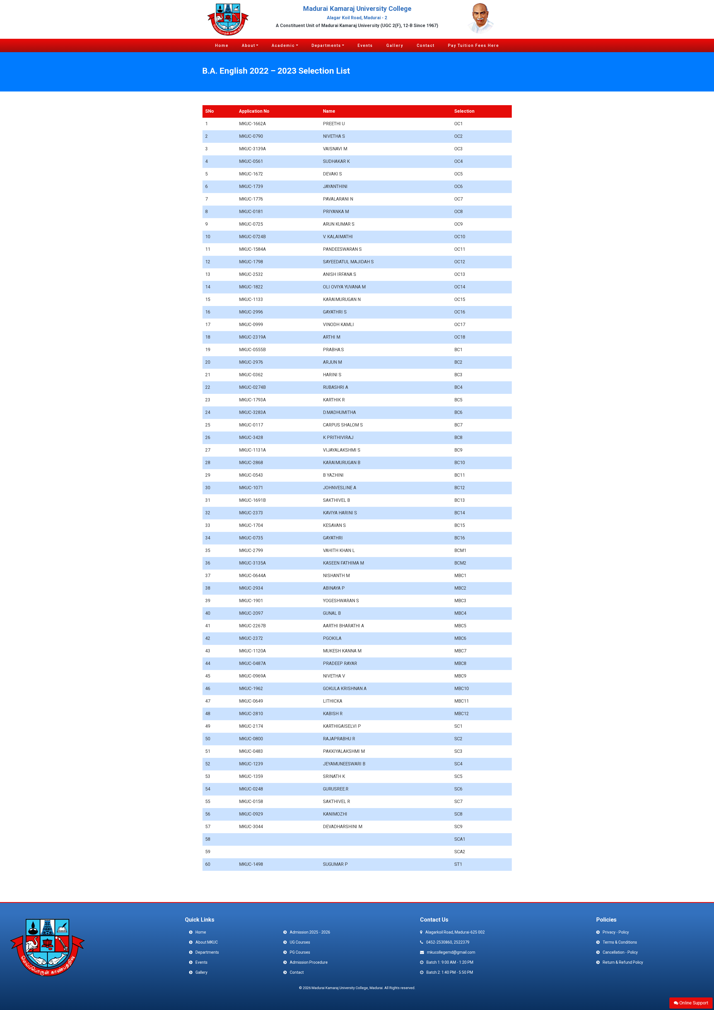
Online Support (693, 1003)
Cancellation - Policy (620, 952)
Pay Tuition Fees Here (473, 45)
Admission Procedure (309, 962)
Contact (426, 45)
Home (221, 45)
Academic (283, 45)
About (248, 45)
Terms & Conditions (620, 942)
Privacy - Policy (616, 932)
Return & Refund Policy (623, 962)
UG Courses (300, 942)
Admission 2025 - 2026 (310, 932)
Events (365, 45)
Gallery (394, 45)
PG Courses (300, 952)
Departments (326, 45)
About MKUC (207, 942)
